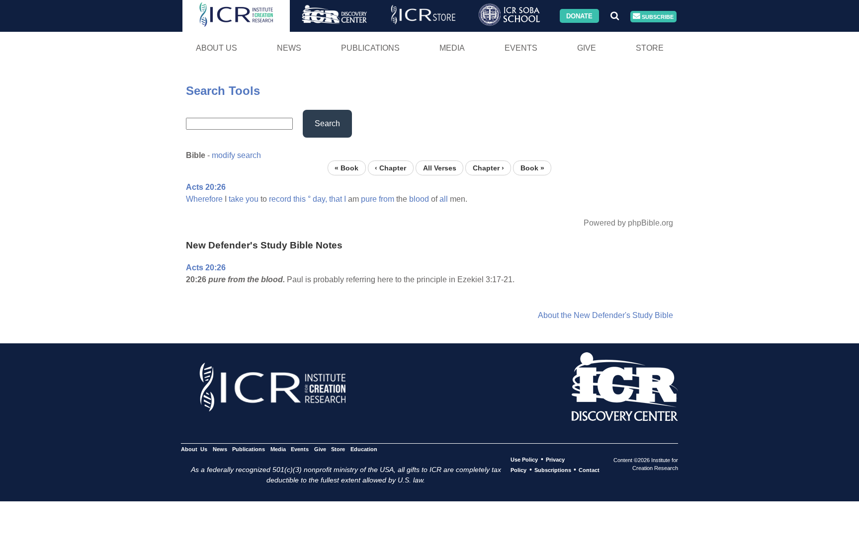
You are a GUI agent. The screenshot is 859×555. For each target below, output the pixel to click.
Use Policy (524, 460)
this (299, 199)
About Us (216, 48)
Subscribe (657, 16)
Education (363, 449)
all (443, 199)
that (335, 199)
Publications (370, 48)
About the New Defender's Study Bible (605, 315)
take (236, 199)
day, (320, 199)
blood (419, 199)
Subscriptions (552, 470)
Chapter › (488, 167)
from (386, 199)
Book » (532, 167)
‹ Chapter (390, 167)
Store (650, 48)
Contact (589, 470)
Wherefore (204, 199)
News (289, 48)
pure (369, 199)
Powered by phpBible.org (628, 223)
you (252, 199)
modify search (236, 155)
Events (521, 48)
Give (586, 48)
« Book (346, 167)
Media (452, 48)
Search (327, 123)
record (280, 199)
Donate (579, 15)
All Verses (439, 167)
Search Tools (223, 90)
